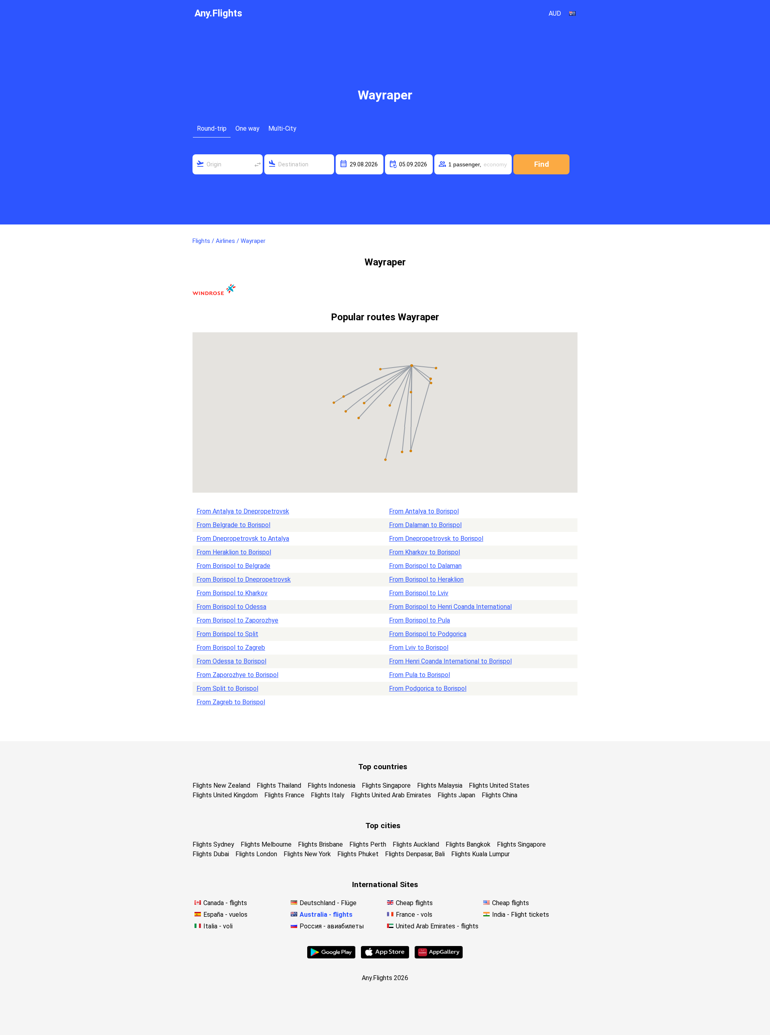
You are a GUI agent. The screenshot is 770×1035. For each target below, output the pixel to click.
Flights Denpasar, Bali (415, 854)
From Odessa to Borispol (231, 661)
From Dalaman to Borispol (425, 525)
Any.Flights (218, 13)
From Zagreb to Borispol (231, 702)
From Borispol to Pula (419, 620)
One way (247, 128)
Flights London (256, 854)
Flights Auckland (416, 844)
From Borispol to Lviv (418, 593)
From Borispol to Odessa (231, 606)
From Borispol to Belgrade (233, 566)
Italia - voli (218, 926)
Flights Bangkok (468, 844)
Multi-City (282, 128)
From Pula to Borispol (419, 675)
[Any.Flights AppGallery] (439, 956)
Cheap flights (414, 903)
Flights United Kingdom (225, 795)
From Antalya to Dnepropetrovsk (243, 511)
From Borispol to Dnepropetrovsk (244, 579)
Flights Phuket (358, 854)
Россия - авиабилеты (332, 926)
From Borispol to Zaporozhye (237, 620)
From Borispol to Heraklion (426, 579)
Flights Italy (327, 795)
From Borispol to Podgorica (427, 634)
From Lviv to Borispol (418, 647)
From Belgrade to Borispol (233, 525)
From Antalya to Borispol (424, 511)
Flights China (499, 795)
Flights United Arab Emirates (391, 795)
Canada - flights (225, 903)
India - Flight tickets (520, 914)
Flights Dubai (210, 854)
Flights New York (307, 854)
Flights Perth (367, 844)
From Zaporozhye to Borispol (237, 675)
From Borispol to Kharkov (232, 593)
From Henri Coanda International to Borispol (450, 661)
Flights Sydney (213, 844)
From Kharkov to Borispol (424, 552)
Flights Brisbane (320, 844)
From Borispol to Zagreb (231, 647)
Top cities (382, 825)
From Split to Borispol (227, 688)
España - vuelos (225, 914)
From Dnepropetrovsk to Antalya (243, 538)
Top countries (382, 766)
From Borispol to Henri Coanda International (450, 606)
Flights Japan (456, 795)
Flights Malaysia (439, 785)
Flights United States (499, 785)
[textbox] (227, 164)
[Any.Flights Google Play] (331, 956)
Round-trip (212, 128)
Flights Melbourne (266, 844)
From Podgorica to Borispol (427, 688)
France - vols (414, 914)
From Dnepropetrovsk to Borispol (436, 538)
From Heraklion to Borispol (234, 552)
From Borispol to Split (227, 634)
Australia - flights (326, 914)
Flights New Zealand (221, 785)
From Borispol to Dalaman (425, 566)
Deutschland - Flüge (328, 903)
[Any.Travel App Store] (385, 956)
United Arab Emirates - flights (437, 926)
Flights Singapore (386, 785)
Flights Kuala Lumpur (480, 854)
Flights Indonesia (331, 785)
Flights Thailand (279, 785)
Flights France (284, 795)
